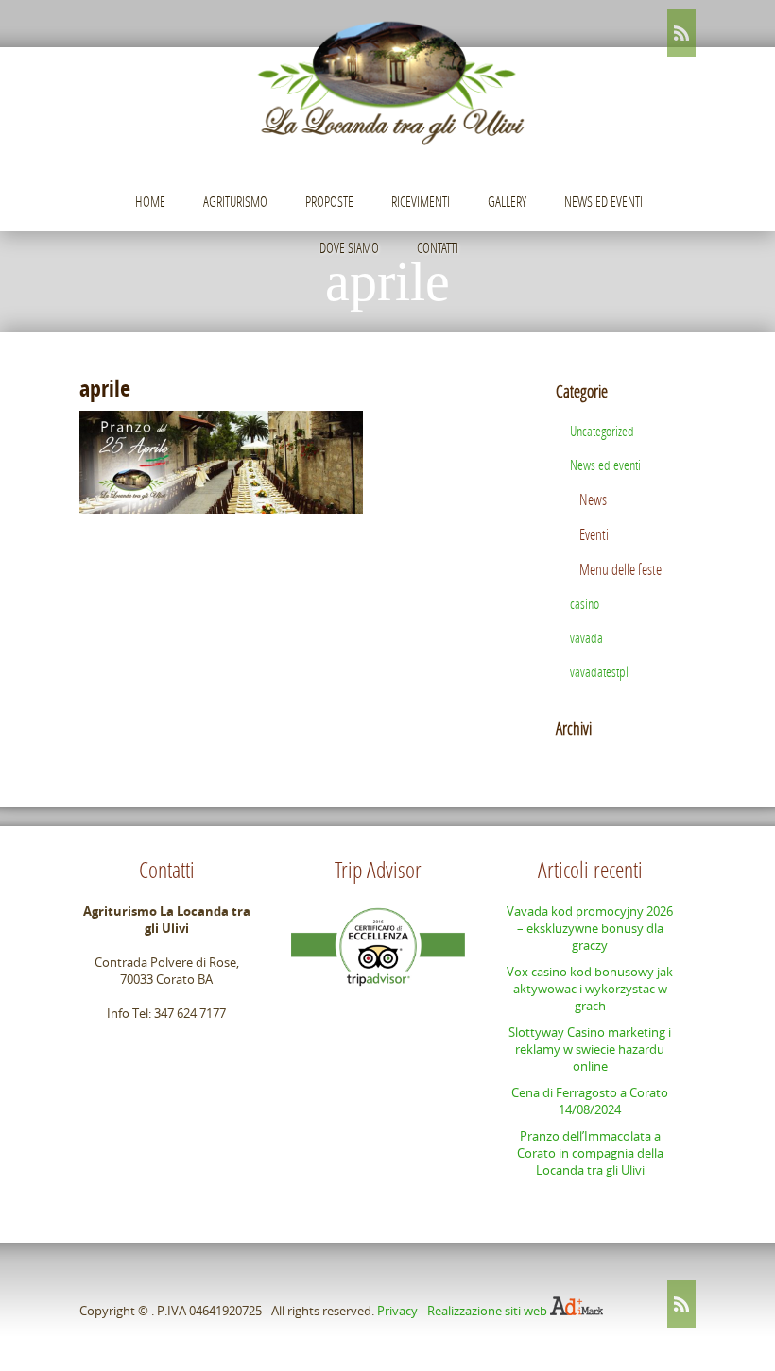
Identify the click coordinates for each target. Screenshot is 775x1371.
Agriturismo (235, 201)
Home (150, 201)
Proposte (329, 201)
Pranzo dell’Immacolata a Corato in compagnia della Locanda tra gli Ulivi (590, 1152)
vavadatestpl (599, 671)
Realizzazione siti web (487, 1310)
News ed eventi (603, 201)
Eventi (594, 534)
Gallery (507, 201)
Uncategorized (602, 430)
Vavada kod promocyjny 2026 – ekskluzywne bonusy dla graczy (590, 928)
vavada (586, 637)
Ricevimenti (420, 201)
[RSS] (681, 33)
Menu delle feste (620, 569)
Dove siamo (349, 247)
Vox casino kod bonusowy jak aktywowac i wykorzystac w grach (590, 988)
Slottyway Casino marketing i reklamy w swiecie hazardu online (589, 1049)
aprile (104, 388)
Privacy (397, 1310)
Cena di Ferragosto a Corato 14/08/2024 (589, 1101)
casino (584, 603)
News (593, 499)
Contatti (437, 247)
